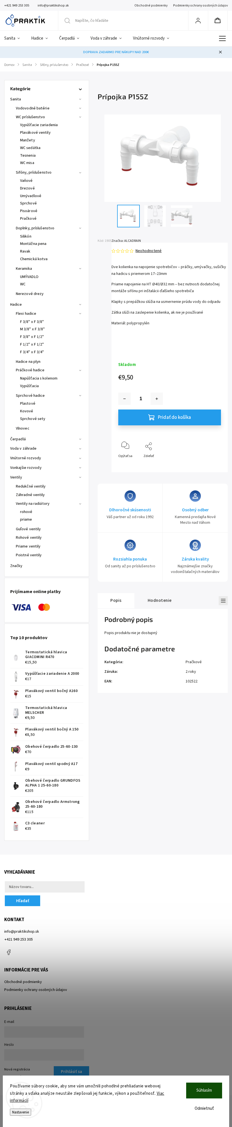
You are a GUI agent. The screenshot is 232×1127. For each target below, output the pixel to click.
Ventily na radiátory (33, 504)
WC (22, 284)
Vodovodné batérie (33, 108)
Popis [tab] (116, 600)
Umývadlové (30, 196)
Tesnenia (28, 155)
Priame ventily (28, 546)
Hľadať (22, 901)
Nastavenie (20, 1112)
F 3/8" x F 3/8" (32, 322)
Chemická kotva (34, 259)
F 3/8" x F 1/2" (32, 337)
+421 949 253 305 (18, 939)
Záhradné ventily (30, 495)
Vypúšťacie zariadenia (39, 125)
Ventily (16, 477)
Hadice (16, 304)
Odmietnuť (204, 1108)
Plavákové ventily (35, 132)
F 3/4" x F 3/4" (32, 352)
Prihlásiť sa (71, 1071)
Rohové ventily (29, 537)
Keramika (24, 268)
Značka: (126, 240)
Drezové (27, 188)
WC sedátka (30, 148)
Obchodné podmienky (150, 5)
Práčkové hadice (30, 370)
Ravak (25, 251)
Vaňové (26, 181)
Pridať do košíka (174, 417)
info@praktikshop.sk (21, 931)
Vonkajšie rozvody (26, 468)
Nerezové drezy (30, 294)
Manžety (27, 140)
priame (26, 519)
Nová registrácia (17, 1069)
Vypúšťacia (29, 386)
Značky (16, 566)
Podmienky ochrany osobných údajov (200, 5)
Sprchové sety (32, 419)
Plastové (27, 403)
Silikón (25, 236)
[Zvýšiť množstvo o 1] (157, 399)
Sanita (15, 99)
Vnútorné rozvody (25, 458)
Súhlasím (204, 1090)
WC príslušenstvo (30, 117)
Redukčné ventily (31, 486)
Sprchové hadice (30, 395)
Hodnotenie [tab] (160, 600)
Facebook (8, 952)
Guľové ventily (28, 529)
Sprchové (28, 203)
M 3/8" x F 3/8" (32, 329)
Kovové (26, 411)
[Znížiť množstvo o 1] (124, 399)
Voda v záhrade (23, 448)
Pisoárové (28, 211)
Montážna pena (33, 244)
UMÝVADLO (29, 277)
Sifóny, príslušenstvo (33, 172)
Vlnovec (22, 428)
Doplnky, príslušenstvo (35, 228)
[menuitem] (14, 38)
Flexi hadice (26, 313)
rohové (26, 512)
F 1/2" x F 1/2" (32, 344)
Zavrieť (211, 465)
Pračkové (28, 218)
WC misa (27, 163)
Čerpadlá (18, 439)
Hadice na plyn (28, 362)
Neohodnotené (149, 251)
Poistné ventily (29, 555)
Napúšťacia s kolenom (38, 378)
